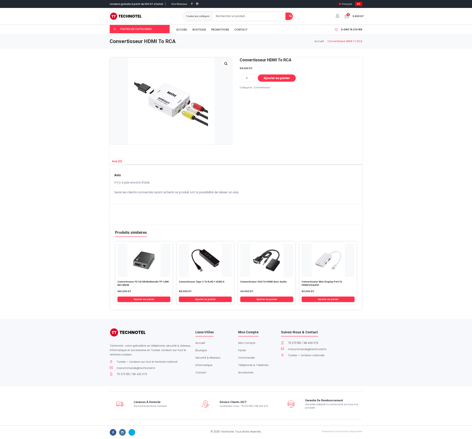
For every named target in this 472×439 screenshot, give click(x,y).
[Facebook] (191, 4)
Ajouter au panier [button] (144, 299)
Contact (241, 29)
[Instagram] (197, 4)
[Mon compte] (338, 16)
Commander (246, 358)
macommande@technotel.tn (136, 368)
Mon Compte (246, 343)
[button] (226, 63)
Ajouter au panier (277, 78)
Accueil (181, 29)
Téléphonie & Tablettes (253, 365)
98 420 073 (311, 343)
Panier (242, 350)
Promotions (220, 29)
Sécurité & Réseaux (207, 358)
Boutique (199, 29)
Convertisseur (262, 87)
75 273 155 (294, 343)
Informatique (203, 365)
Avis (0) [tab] (117, 161)
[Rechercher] (289, 16)
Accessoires (246, 372)
